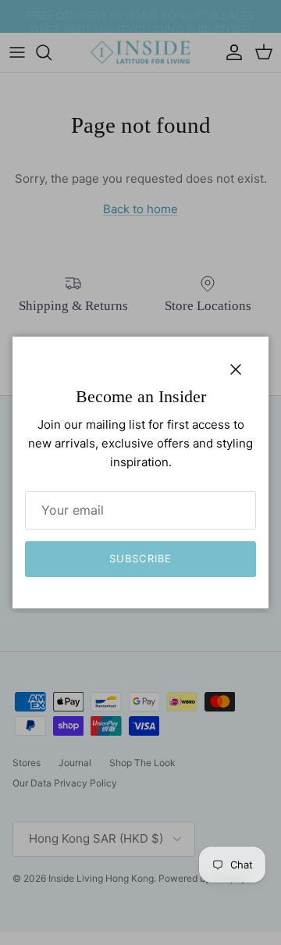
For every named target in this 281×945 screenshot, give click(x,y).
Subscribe (140, 558)
